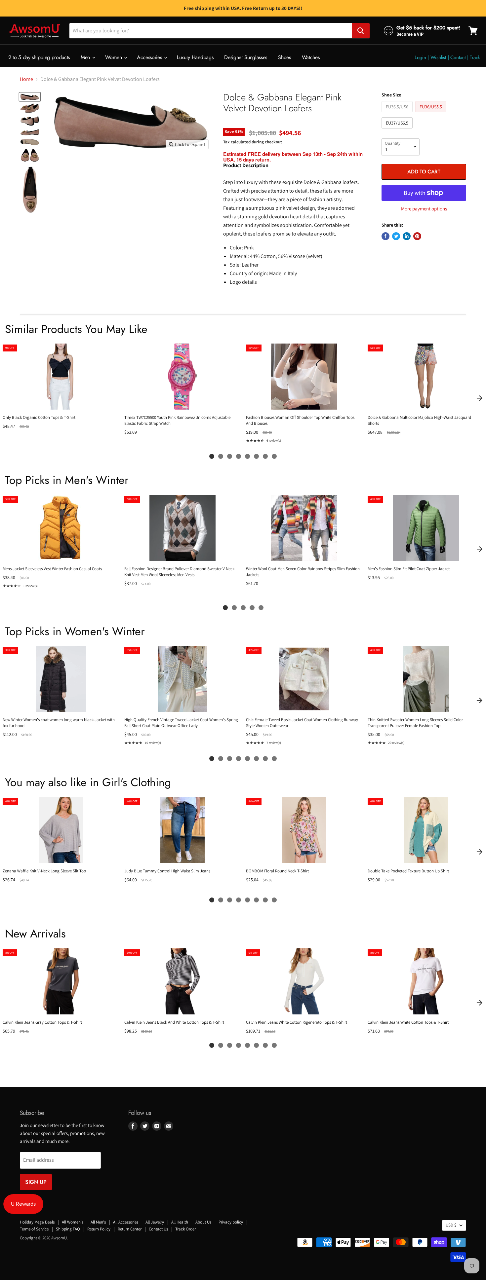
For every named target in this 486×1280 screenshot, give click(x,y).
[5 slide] (247, 456)
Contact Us (158, 1229)
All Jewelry (154, 1222)
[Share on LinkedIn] (407, 236)
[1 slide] (211, 456)
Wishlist (438, 57)
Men (86, 57)
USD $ (451, 1225)
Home (26, 79)
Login (420, 57)
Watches (311, 57)
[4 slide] (238, 456)
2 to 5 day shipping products (39, 57)
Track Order (185, 1229)
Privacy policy (231, 1222)
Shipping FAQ (68, 1229)
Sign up (36, 1182)
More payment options (424, 208)
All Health (179, 1222)
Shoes (284, 57)
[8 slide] (274, 456)
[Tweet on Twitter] (396, 236)
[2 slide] (220, 456)
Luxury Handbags (195, 57)
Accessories (150, 57)
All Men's (98, 1222)
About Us (203, 1222)
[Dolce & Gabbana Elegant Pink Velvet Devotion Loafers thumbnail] (29, 96)
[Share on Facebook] (385, 236)
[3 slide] (229, 456)
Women (114, 57)
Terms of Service (34, 1229)
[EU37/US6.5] (398, 130)
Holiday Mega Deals (37, 1222)
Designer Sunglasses (245, 57)
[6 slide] (256, 456)
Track (475, 57)
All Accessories (125, 1222)
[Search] (361, 30)
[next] (479, 398)
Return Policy (98, 1229)
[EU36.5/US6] (398, 113)
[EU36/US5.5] (431, 113)
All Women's (72, 1222)
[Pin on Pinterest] (417, 236)
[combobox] (210, 30)
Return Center (130, 1229)
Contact (458, 57)
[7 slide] (265, 456)
